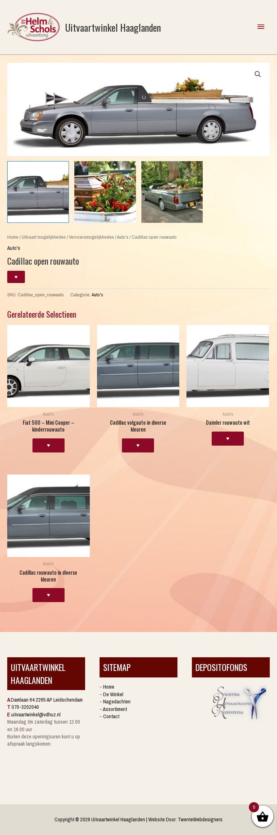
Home (12, 237)
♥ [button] (48, 445)
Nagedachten (117, 701)
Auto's (122, 237)
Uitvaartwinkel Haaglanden (113, 27)
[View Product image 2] (105, 192)
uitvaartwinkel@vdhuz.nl (36, 714)
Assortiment (115, 709)
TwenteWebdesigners (200, 819)
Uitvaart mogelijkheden (44, 237)
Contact (111, 716)
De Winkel (113, 694)
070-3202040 (25, 707)
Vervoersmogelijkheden (91, 237)
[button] (257, 74)
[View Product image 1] (38, 192)
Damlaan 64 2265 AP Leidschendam (47, 699)
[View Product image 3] (172, 192)
